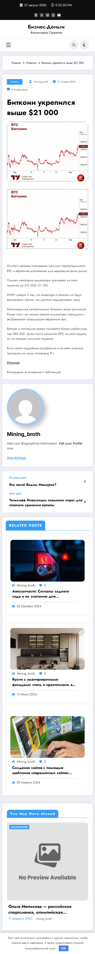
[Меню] (8, 45)
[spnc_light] (84, 45)
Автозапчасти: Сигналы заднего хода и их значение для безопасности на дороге (40, 594)
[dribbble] (47, 15)
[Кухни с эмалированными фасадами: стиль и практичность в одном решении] (47, 649)
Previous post (17, 477)
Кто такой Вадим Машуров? (32, 484)
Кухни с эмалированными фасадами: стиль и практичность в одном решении (42, 682)
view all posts (16, 458)
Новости (14, 81)
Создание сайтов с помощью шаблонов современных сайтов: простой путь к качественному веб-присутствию (42, 770)
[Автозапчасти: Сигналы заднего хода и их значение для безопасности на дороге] (47, 560)
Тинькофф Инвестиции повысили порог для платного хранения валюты (45, 503)
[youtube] (59, 15)
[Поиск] (74, 45)
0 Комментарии (20, 89)
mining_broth (41, 81)
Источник (13, 362)
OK (63, 948)
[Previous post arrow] (85, 481)
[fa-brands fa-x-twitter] (42, 15)
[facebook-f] (36, 15)
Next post (15, 493)
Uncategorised (67, 827)
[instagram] (53, 15)
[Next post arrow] (85, 502)
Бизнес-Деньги (46, 26)
